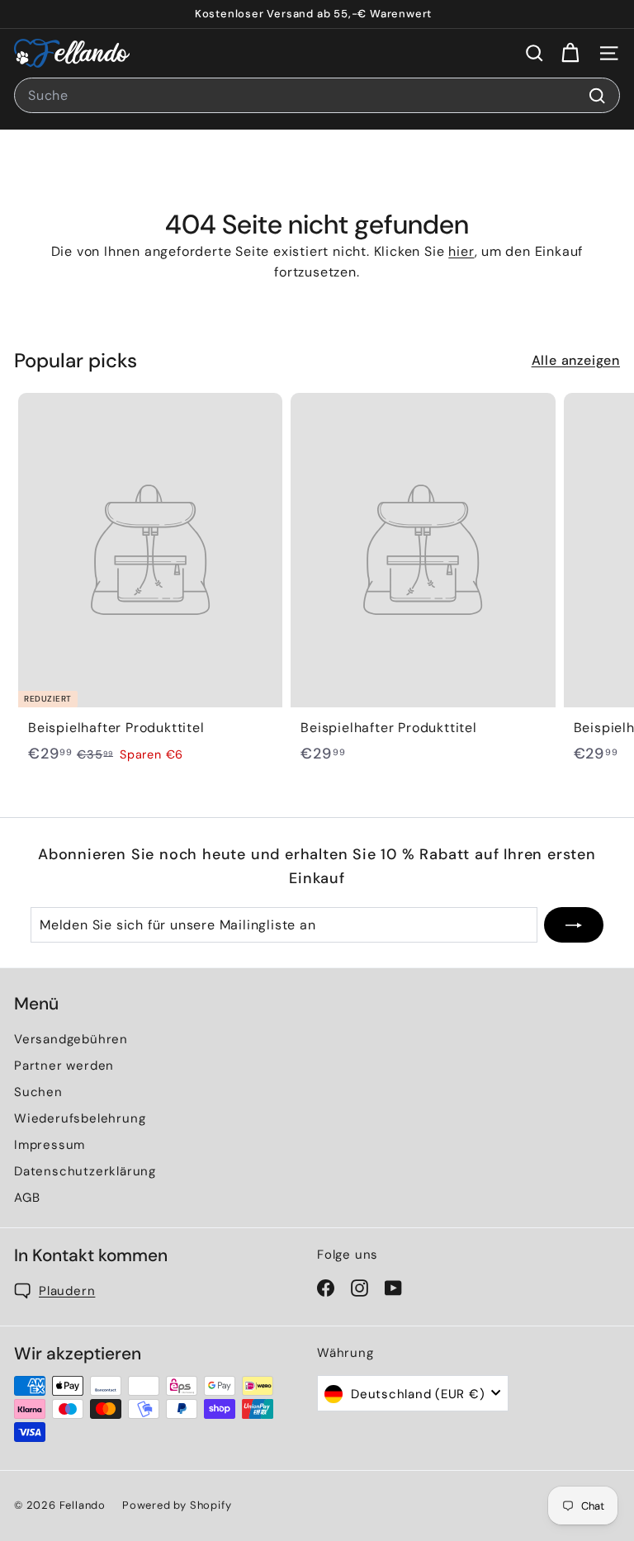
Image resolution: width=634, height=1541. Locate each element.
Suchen (38, 1092)
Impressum (49, 1145)
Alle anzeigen (576, 360)
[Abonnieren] (573, 925)
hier (461, 251)
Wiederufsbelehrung (79, 1118)
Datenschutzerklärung (85, 1171)
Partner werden (64, 1065)
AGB (27, 1197)
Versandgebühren (71, 1039)
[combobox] (317, 96)
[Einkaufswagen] (570, 53)
